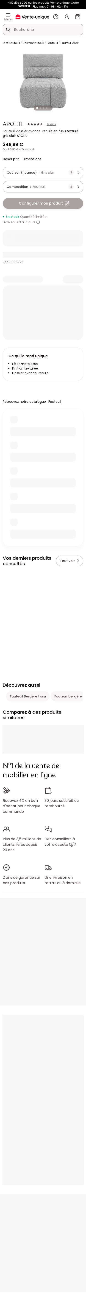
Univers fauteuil (33, 43)
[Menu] (8, 15)
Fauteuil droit (70, 43)
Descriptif (11, 159)
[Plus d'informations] (38, 222)
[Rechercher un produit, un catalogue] (8, 29)
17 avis (51, 124)
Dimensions (32, 159)
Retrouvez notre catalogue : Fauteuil (32, 401)
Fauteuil (52, 43)
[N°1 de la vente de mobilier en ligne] (32, 16)
